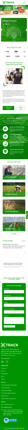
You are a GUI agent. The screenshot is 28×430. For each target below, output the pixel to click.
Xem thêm (14, 233)
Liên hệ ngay (21, 108)
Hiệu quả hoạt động (6, 390)
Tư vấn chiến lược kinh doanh (9, 385)
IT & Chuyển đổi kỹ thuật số (8, 393)
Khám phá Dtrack (8, 108)
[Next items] (24, 252)
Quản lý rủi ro (4, 396)
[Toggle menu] (24, 2)
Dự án (2, 376)
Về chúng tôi (4, 373)
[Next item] (27, 30)
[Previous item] (1, 30)
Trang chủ (3, 368)
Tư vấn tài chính (5, 387)
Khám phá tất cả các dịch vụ (8, 398)
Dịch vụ (3, 371)
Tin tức (3, 379)
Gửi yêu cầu (9, 326)
